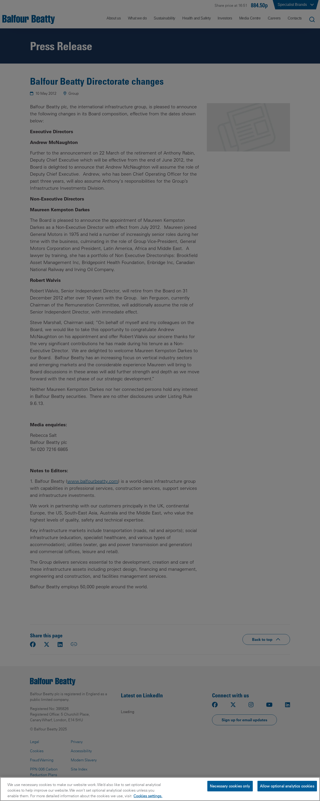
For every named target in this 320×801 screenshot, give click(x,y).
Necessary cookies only (230, 786)
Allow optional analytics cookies (287, 786)
